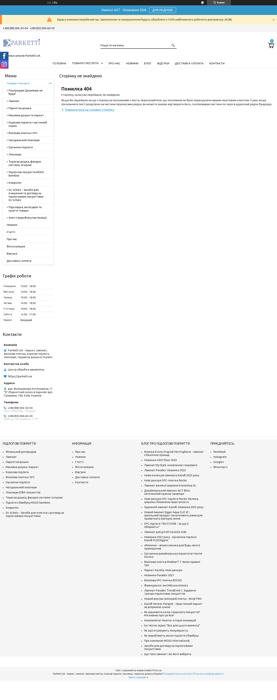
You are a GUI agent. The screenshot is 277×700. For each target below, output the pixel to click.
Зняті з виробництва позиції (27, 217)
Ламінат (13, 101)
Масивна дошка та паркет (26, 115)
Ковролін (14, 182)
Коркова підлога (17, 472)
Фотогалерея (16, 246)
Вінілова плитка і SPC (22, 133)
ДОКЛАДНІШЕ (162, 10)
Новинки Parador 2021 (159, 575)
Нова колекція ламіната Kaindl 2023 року (171, 475)
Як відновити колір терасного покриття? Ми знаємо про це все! (172, 613)
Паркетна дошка (19, 108)
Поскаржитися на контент (177, 674)
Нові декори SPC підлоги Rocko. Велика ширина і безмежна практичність (171, 500)
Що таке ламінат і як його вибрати (167, 654)
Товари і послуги (85, 63)
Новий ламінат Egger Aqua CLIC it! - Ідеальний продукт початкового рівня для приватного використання (173, 515)
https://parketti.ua (20, 376)
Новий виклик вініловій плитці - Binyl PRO (173, 598)
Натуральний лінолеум (24, 140)
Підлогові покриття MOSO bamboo (26, 173)
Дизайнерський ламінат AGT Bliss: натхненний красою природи (167, 492)
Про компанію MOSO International (167, 640)
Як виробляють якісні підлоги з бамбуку (171, 635)
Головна (59, 63)
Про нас (114, 63)
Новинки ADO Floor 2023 (160, 460)
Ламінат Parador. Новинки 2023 (165, 470)
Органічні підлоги (20, 147)
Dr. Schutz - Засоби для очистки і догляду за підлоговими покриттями (35, 514)
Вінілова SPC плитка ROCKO (163, 580)
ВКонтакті (220, 467)
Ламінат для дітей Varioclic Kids (165, 531)
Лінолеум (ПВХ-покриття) (23, 492)
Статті (11, 232)
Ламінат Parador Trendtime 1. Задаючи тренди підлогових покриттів (170, 592)
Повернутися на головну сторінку (89, 109)
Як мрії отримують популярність (166, 630)
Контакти (216, 63)
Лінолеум (14, 154)
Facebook (219, 451)
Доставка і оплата (189, 63)
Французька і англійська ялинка (166, 585)
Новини (132, 63)
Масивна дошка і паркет (22, 467)
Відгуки (163, 63)
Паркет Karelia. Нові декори (163, 570)
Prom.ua (156, 670)
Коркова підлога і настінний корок (27, 124)
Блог (148, 63)
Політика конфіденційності (209, 674)
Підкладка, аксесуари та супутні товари (24, 208)
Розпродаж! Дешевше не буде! (25, 92)
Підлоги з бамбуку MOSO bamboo (28, 502)
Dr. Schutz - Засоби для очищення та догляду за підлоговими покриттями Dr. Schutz (25, 195)
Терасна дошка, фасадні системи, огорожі (24, 163)
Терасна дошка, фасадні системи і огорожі (34, 497)
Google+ (218, 461)
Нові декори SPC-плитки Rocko (165, 480)
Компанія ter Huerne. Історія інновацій (170, 620)
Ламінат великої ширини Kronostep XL (170, 485)
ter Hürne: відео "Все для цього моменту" (172, 625)
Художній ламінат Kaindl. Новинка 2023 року (174, 507)
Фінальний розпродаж (21, 451)
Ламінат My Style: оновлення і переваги (170, 465)
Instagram (219, 456)
